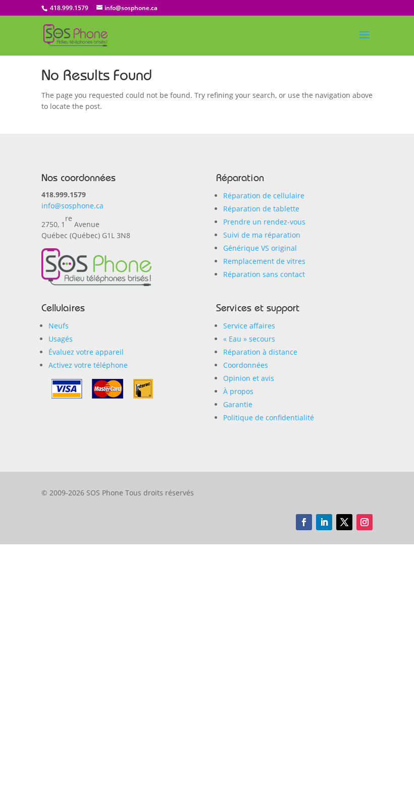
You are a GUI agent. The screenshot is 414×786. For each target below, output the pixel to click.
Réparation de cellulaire (263, 195)
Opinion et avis (248, 378)
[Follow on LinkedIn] (324, 522)
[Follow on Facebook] (304, 522)
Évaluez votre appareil (86, 352)
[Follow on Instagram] (364, 522)
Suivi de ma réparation (261, 235)
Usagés (60, 339)
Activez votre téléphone (88, 365)
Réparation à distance (260, 352)
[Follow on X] (344, 522)
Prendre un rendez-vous (264, 222)
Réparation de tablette (261, 208)
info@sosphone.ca (72, 205)
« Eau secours (249, 339)
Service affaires (249, 325)
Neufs (58, 325)
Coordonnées (245, 365)
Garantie (237, 404)
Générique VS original (260, 248)
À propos (238, 391)
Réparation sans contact (264, 274)
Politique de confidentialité (268, 417)
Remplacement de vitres (264, 261)
